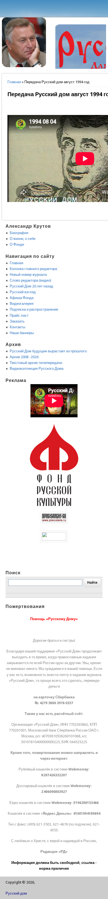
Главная (14, 82)
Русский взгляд (23, 292)
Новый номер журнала (28, 274)
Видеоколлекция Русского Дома (36, 368)
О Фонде (17, 244)
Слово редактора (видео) (30, 280)
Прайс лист (19, 315)
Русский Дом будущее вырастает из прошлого (48, 351)
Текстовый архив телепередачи (36, 363)
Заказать (17, 321)
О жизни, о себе (22, 239)
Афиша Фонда (22, 298)
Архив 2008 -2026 (24, 357)
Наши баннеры (22, 333)
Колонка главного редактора (33, 269)
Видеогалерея (22, 304)
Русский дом (16, 893)
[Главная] (24, 66)
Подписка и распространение (34, 309)
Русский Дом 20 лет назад (31, 286)
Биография (19, 233)
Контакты (17, 327)
